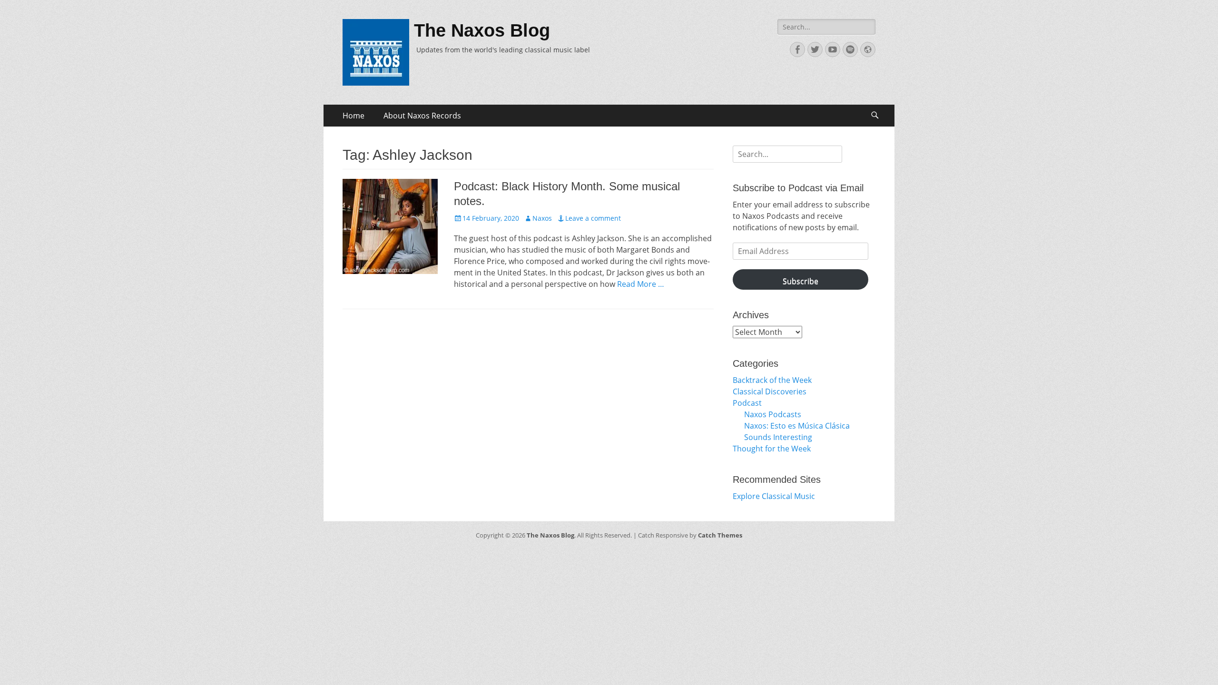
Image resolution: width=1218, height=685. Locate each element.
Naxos (542, 218)
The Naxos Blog (482, 30)
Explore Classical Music (774, 496)
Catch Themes (720, 535)
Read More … (640, 284)
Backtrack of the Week (772, 380)
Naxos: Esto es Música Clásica (797, 426)
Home (353, 115)
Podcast (747, 403)
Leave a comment (593, 218)
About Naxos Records (422, 115)
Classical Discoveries (769, 391)
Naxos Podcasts (772, 414)
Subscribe (800, 281)
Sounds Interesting (778, 437)
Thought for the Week (772, 448)
